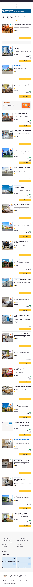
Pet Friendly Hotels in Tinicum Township (23, 538)
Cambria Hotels (4, 544)
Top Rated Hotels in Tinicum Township (22, 540)
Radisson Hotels (19, 544)
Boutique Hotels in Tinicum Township (7, 538)
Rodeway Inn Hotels (20, 546)
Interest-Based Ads (15, 580)
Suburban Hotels (19, 549)
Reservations (16, 575)
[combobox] (9, 4)
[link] (7, 107)
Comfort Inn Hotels (4, 546)
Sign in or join (29, 1)
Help (25, 575)
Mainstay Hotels (4, 549)
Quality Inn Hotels (4, 551)
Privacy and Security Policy (8, 580)
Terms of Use (2, 580)
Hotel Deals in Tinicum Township (6, 540)
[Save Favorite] (2, 25)
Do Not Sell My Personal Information (24, 580)
